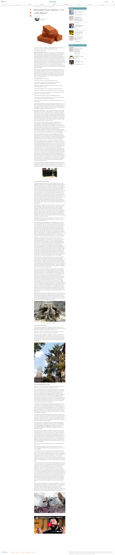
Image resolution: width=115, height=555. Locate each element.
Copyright (17, 552)
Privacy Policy (27, 552)
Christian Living (77, 16)
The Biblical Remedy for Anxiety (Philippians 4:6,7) (78, 26)
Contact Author (42, 20)
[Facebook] (30, 10)
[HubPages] (53, 2)
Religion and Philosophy (78, 36)
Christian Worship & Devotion (79, 30)
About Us (13, 552)
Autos (18, 4)
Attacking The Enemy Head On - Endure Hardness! (78, 38)
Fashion (90, 4)
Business (42, 4)
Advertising (33, 552)
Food (102, 4)
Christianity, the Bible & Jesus (79, 10)
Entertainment (66, 4)
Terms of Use (22, 552)
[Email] (30, 16)
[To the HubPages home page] (5, 552)
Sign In (106, 1)
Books (30, 4)
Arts (6, 4)
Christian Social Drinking (79, 56)
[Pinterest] (30, 13)
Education (54, 4)
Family (78, 4)
